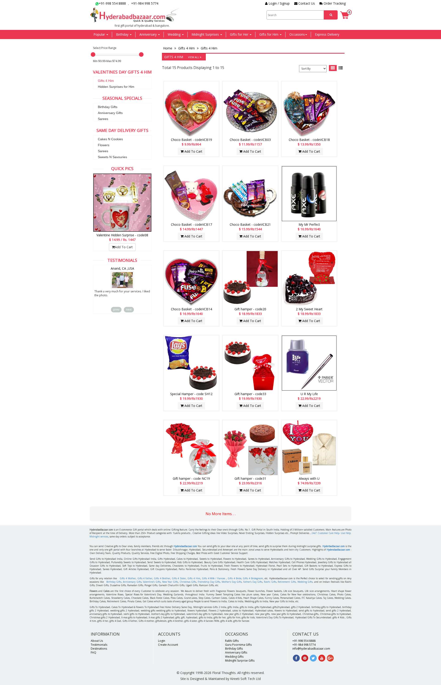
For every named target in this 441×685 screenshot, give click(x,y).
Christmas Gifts (188, 581)
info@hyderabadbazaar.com (311, 649)
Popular (99, 34)
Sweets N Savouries (112, 157)
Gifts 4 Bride (234, 578)
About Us (97, 641)
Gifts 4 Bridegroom (253, 578)
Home (168, 48)
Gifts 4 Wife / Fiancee (213, 578)
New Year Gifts (170, 581)
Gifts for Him (269, 34)
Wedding (174, 34)
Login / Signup (279, 3)
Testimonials (99, 645)
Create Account (168, 645)
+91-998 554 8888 (112, 3)
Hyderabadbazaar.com (185, 546)
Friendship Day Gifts (209, 581)
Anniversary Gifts (110, 113)
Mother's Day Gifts (232, 581)
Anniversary (148, 34)
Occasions (297, 34)
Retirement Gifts (287, 581)
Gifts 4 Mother (128, 578)
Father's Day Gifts (252, 581)
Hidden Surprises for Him (116, 86)
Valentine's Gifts (152, 581)
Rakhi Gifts (270, 581)
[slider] (93, 54)
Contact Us (306, 3)
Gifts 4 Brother (162, 578)
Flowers (103, 145)
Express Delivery (327, 34)
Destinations (99, 649)
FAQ (93, 652)
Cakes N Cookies (110, 139)
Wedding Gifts (305, 581)
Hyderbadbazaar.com (333, 546)
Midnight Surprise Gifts (239, 660)
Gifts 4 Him (106, 81)
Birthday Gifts (107, 107)
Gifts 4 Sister (179, 578)
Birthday (122, 34)
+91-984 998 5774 (144, 3)
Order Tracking (334, 3)
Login (161, 641)
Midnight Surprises (206, 34)
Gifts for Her (239, 34)
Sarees (103, 119)
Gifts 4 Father (145, 578)
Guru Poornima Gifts (238, 645)
